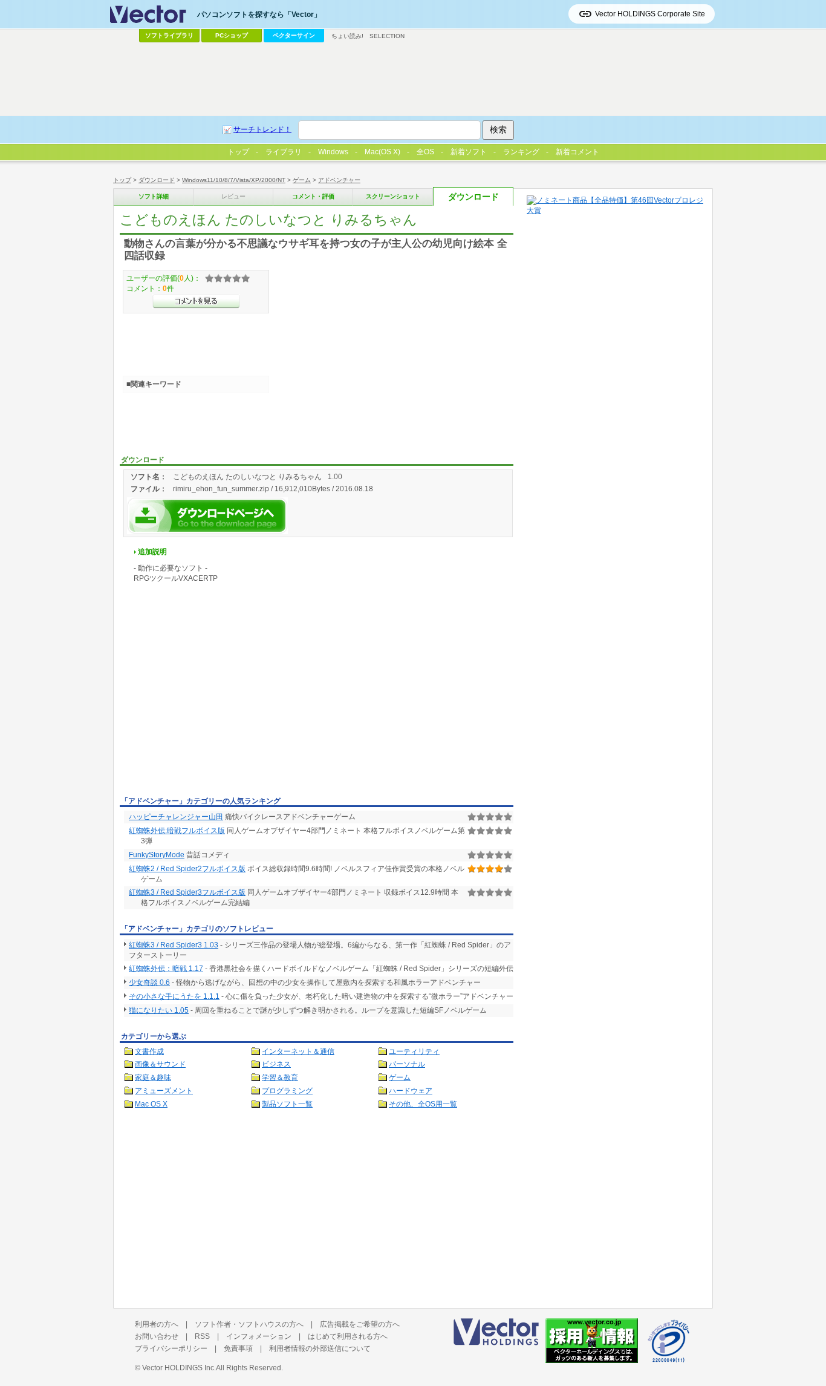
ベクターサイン (294, 35)
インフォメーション (258, 1336)
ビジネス (276, 1064)
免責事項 (238, 1348)
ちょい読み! (347, 36)
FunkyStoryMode (156, 855)
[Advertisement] (221, 701)
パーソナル (407, 1064)
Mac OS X (151, 1104)
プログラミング (287, 1091)
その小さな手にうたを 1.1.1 (174, 996)
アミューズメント (164, 1091)
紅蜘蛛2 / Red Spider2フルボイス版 (187, 869)
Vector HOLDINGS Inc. (179, 1368)
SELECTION (387, 36)
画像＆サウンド (160, 1064)
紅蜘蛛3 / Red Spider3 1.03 (173, 945)
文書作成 (149, 1051)
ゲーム (302, 180)
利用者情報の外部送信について (320, 1348)
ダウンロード (156, 180)
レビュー (233, 196)
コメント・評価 (313, 196)
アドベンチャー (339, 180)
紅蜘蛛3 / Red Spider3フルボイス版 (187, 892)
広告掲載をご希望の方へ (360, 1324)
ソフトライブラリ (169, 35)
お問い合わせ (156, 1336)
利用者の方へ (156, 1324)
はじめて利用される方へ (348, 1336)
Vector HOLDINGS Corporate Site (650, 14)
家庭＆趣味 (153, 1077)
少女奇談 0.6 (149, 982)
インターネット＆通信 (298, 1051)
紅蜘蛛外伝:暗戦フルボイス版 (177, 830)
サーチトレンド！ (262, 129)
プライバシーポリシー (171, 1348)
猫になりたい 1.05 (159, 1010)
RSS (202, 1336)
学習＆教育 (280, 1077)
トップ (122, 180)
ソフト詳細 (153, 196)
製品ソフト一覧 (287, 1104)
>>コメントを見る (196, 301)
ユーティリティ (414, 1051)
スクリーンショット (393, 196)
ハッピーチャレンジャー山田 (176, 816)
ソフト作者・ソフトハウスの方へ (249, 1324)
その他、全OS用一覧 (423, 1104)
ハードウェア (410, 1091)
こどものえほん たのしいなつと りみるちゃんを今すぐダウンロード (207, 515)
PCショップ (231, 35)
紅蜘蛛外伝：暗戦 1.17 (166, 968)
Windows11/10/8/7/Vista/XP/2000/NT (233, 180)
